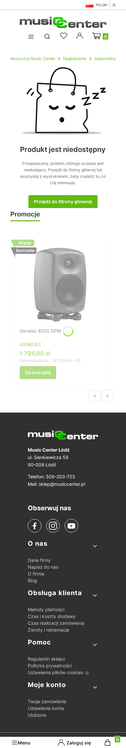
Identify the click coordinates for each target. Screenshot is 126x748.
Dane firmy (39, 560)
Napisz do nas (43, 567)
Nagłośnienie (75, 58)
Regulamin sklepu (46, 659)
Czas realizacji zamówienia (56, 623)
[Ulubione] (64, 36)
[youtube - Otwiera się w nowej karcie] (71, 525)
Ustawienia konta (46, 708)
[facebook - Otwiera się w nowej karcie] (35, 526)
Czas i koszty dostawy (52, 616)
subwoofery (105, 58)
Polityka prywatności (50, 665)
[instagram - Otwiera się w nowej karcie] (53, 525)
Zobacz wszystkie (30, 227)
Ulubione (37, 715)
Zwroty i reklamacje (48, 630)
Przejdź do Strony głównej (63, 201)
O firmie (36, 573)
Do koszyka (38, 372)
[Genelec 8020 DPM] (60, 284)
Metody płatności (46, 609)
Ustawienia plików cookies (56, 672)
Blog (32, 580)
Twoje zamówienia (47, 701)
